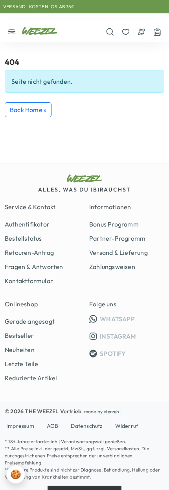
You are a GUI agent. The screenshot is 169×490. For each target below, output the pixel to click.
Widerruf (127, 425)
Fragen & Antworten (34, 267)
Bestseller (19, 335)
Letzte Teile (21, 364)
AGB (53, 425)
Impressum (20, 425)
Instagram (117, 336)
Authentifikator (27, 224)
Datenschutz (86, 425)
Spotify (112, 353)
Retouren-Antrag (29, 252)
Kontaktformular (29, 281)
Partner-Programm (117, 238)
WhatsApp (131, 319)
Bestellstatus (23, 238)
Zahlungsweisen (112, 267)
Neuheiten (20, 350)
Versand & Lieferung (118, 252)
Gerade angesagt (30, 321)
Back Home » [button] (28, 110)
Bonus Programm (114, 224)
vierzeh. (112, 411)
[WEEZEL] (39, 31)
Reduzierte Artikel (31, 378)
